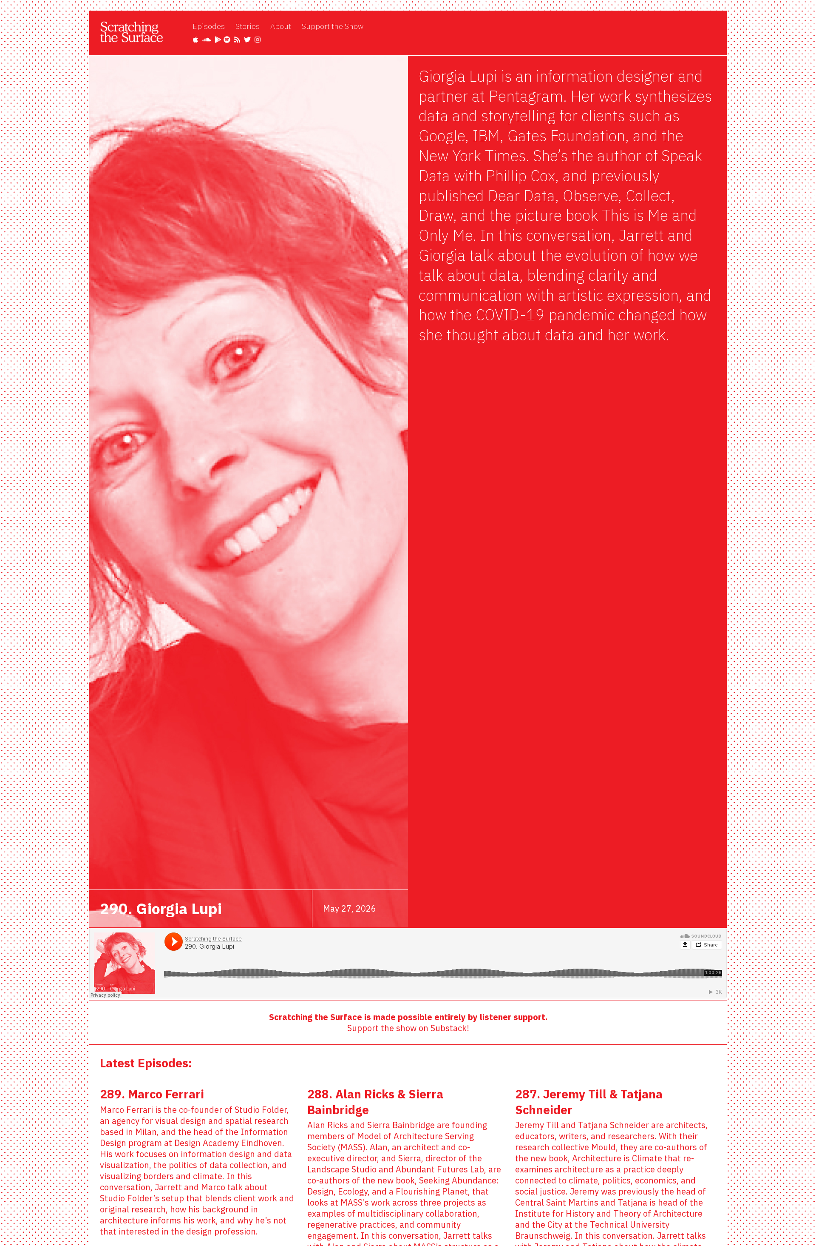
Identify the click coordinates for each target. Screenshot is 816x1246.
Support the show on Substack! (408, 1028)
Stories (247, 26)
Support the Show (332, 26)
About (280, 26)
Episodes (209, 26)
